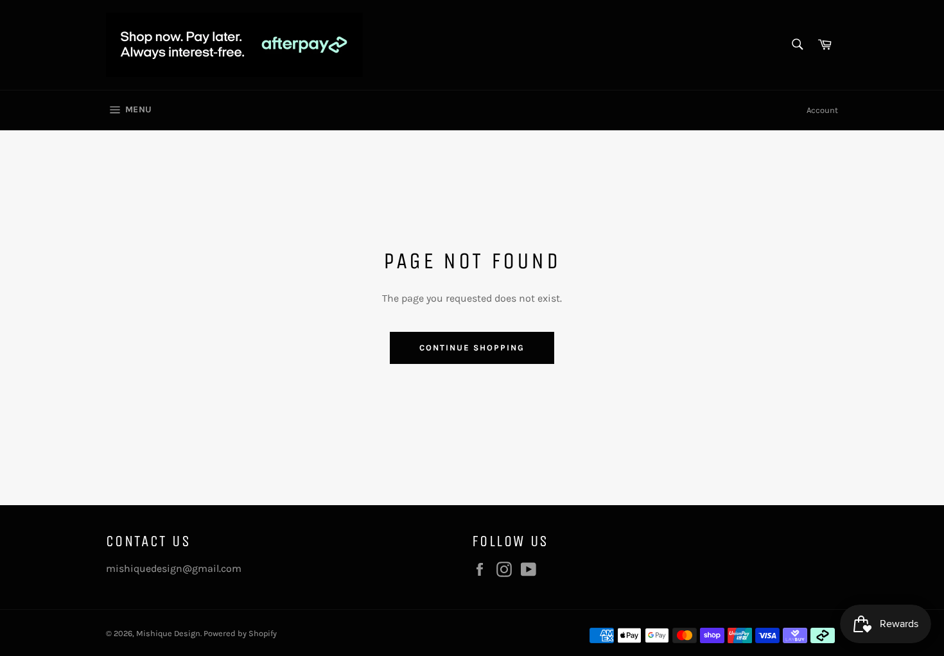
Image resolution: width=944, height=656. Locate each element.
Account (822, 110)
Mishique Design (168, 633)
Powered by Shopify (240, 633)
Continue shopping (471, 347)
